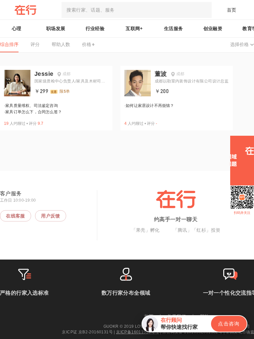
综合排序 (9, 44)
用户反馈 (50, 215)
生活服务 (173, 28)
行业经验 (95, 28)
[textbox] (137, 10)
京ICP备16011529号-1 (137, 332)
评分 (35, 44)
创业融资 (213, 28)
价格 (86, 44)
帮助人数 (61, 44)
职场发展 (55, 28)
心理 (16, 28)
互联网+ (134, 28)
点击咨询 (229, 323)
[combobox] (137, 10)
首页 (231, 10)
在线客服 (15, 215)
